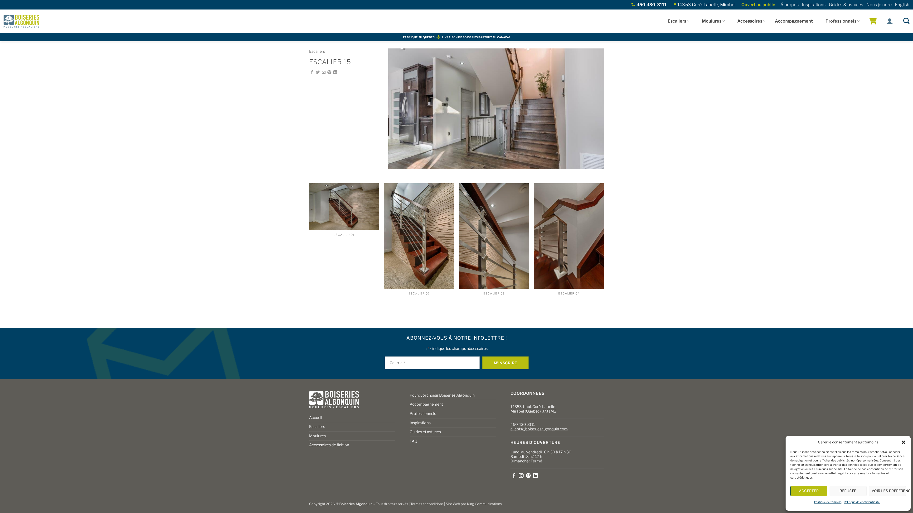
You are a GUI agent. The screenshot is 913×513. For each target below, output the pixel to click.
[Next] (603, 255)
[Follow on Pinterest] (528, 476)
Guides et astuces (425, 432)
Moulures (711, 21)
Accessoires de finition (329, 445)
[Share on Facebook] (312, 72)
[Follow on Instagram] (521, 476)
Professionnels (841, 21)
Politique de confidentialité (862, 502)
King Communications (484, 504)
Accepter (809, 491)
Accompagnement (794, 21)
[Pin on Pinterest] (329, 72)
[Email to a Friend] (323, 72)
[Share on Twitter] (318, 72)
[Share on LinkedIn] (335, 72)
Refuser (848, 491)
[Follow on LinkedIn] (535, 476)
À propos (789, 4)
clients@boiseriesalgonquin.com (539, 429)
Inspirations (814, 4)
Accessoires (749, 21)
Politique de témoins (827, 502)
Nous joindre (879, 4)
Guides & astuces (846, 4)
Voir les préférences (889, 491)
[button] (903, 442)
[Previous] (309, 255)
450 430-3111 (522, 424)
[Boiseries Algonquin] (21, 21)
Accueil (315, 417)
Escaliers (677, 21)
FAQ (413, 441)
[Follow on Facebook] (514, 476)
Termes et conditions (426, 504)
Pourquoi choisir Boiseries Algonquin (442, 395)
